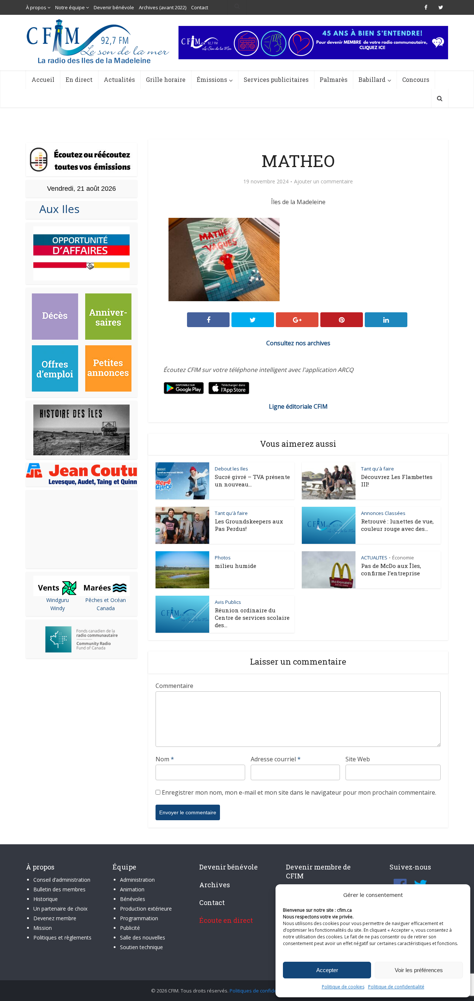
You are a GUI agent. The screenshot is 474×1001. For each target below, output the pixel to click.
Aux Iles (56, 208)
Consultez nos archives (298, 343)
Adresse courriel (276, 759)
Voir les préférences (419, 970)
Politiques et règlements (62, 937)
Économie (403, 557)
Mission (42, 927)
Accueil (42, 79)
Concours (415, 79)
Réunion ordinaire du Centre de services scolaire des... (252, 617)
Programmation (139, 918)
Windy (57, 608)
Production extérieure (146, 908)
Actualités (119, 79)
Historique (45, 898)
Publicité (130, 927)
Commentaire (174, 686)
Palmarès (333, 79)
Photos (223, 557)
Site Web (358, 759)
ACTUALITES (374, 557)
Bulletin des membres (59, 889)
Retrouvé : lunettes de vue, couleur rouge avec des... (397, 525)
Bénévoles (132, 898)
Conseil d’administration (61, 879)
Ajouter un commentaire (323, 181)
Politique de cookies (343, 987)
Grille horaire (166, 79)
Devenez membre (54, 918)
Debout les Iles (231, 468)
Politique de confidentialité (396, 987)
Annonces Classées (383, 513)
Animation (132, 889)
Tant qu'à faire (377, 468)
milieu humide (235, 565)
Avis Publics (228, 602)
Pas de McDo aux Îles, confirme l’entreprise (391, 569)
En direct (79, 79)
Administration (137, 879)
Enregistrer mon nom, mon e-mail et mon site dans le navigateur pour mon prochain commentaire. (299, 792)
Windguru (57, 599)
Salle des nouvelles (142, 937)
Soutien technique (141, 947)
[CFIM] (99, 41)
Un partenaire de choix (60, 908)
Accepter (327, 970)
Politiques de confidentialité (261, 990)
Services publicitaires (276, 79)
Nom (165, 759)
